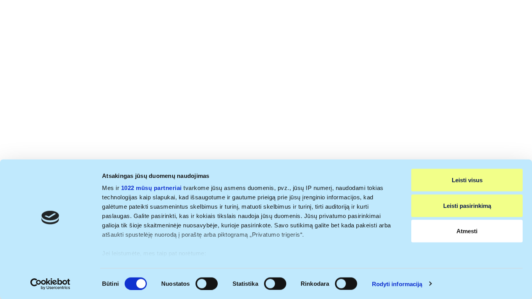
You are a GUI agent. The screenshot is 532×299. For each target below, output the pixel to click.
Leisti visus (467, 180)
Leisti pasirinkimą (467, 205)
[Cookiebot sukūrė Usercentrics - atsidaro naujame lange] (50, 284)
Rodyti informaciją (397, 283)
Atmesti (466, 231)
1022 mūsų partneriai (151, 188)
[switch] (207, 283)
